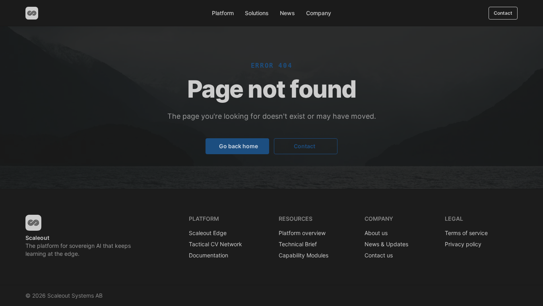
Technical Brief (298, 244)
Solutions (257, 13)
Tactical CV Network (215, 244)
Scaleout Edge (208, 233)
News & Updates (386, 244)
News (287, 13)
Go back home (238, 146)
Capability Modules (303, 255)
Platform (223, 13)
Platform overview (302, 233)
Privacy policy (463, 244)
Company (318, 13)
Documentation (208, 255)
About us (376, 233)
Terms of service (466, 233)
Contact (503, 13)
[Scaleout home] (31, 13)
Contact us (379, 255)
